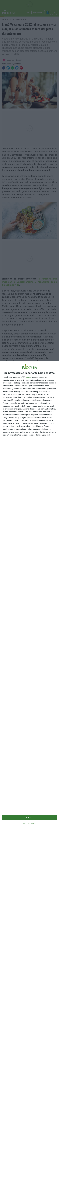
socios (28, 377)
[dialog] (29, 782)
